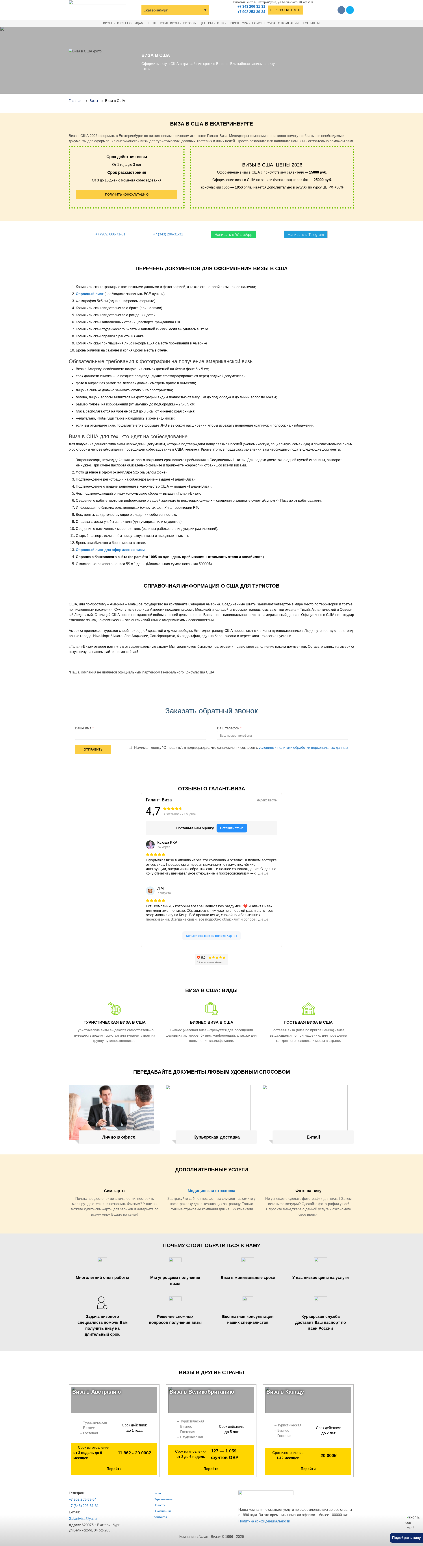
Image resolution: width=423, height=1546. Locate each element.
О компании (288, 23)
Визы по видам (130, 23)
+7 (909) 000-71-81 (110, 234)
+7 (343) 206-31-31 (168, 234)
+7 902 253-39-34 (251, 12)
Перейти (114, 1469)
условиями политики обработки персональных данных (303, 747)
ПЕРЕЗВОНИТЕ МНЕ (285, 10)
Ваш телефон (228, 728)
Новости (159, 1505)
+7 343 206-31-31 (251, 6)
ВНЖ (220, 23)
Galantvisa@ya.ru (83, 1518)
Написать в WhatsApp (233, 234)
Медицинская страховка (211, 1191)
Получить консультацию (126, 194)
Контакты (311, 23)
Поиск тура (238, 23)
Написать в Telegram (306, 234)
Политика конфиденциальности (264, 1521)
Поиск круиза (264, 23)
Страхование (163, 1499)
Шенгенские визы (163, 23)
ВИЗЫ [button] (108, 23)
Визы (157, 1493)
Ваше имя (83, 728)
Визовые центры (198, 23)
